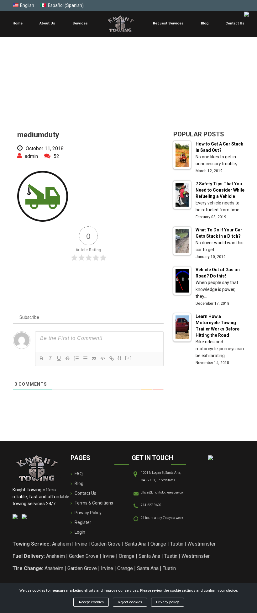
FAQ (79, 473)
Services (80, 23)
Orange (158, 544)
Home (18, 23)
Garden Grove (106, 544)
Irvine (81, 544)
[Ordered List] (76, 358)
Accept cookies (91, 602)
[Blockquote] (94, 358)
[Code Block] (102, 358)
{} (120, 358)
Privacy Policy (88, 512)
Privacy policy (167, 602)
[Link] (111, 358)
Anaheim (61, 544)
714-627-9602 (151, 505)
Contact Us (234, 23)
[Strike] (67, 358)
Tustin (176, 544)
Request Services (168, 23)
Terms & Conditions (94, 502)
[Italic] (50, 358)
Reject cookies (130, 602)
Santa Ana (135, 544)
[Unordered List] (85, 358)
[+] (128, 358)
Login (80, 532)
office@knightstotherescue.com (163, 492)
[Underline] (59, 358)
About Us (47, 23)
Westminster (201, 544)
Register (83, 522)
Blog (204, 23)
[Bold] (41, 358)
